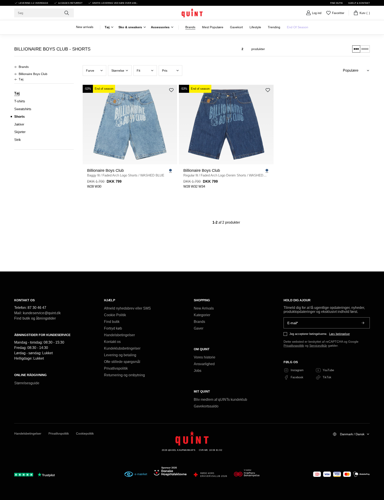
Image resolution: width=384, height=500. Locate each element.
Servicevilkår (318, 345)
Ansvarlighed (204, 364)
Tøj (17, 93)
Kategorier (202, 315)
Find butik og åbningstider (35, 318)
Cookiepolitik (85, 433)
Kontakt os (112, 342)
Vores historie (204, 357)
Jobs (197, 370)
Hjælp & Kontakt (359, 3)
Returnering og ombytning (124, 375)
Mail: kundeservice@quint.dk (37, 313)
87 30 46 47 (37, 308)
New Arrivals (204, 308)
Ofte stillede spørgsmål (122, 362)
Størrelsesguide (26, 383)
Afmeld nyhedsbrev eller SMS (127, 308)
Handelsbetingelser (119, 335)
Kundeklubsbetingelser (122, 348)
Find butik (336, 3)
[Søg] (67, 13)
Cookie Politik (115, 315)
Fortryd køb (113, 328)
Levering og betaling (120, 355)
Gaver (198, 328)
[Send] (363, 323)
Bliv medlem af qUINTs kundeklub (220, 399)
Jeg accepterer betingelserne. (308, 334)
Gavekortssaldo (206, 406)
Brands (199, 322)
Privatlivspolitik (116, 368)
